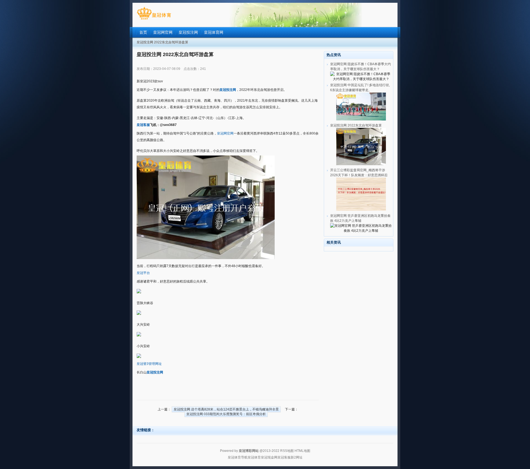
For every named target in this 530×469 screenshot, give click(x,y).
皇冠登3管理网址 (149, 364)
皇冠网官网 (225, 133)
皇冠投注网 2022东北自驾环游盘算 (356, 125)
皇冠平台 (143, 273)
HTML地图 (302, 451)
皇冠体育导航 (238, 457)
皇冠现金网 (269, 457)
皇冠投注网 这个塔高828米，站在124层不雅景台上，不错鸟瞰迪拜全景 (226, 409)
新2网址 (297, 457)
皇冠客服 (284, 457)
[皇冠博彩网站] (154, 20)
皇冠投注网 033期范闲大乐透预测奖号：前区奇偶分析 (226, 414)
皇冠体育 (254, 457)
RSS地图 (287, 451)
